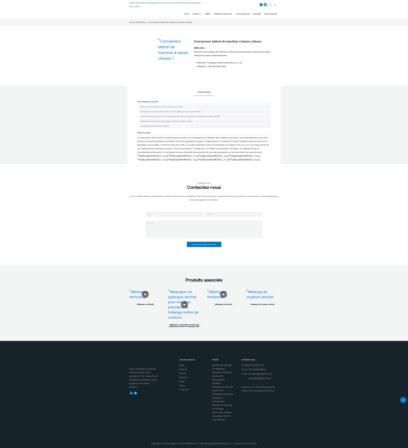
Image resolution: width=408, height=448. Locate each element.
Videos (182, 385)
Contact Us (184, 389)
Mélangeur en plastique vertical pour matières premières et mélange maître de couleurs (184, 326)
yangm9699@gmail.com (259, 378)
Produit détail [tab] (204, 92)
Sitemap (238, 443)
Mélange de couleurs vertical (262, 304)
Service (182, 373)
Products (183, 369)
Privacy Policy (250, 443)
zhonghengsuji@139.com (260, 374)
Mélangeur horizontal (223, 304)
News (181, 381)
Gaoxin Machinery (137, 22)
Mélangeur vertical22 (145, 304)
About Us (183, 377)
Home (182, 365)
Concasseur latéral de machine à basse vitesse (170, 22)
